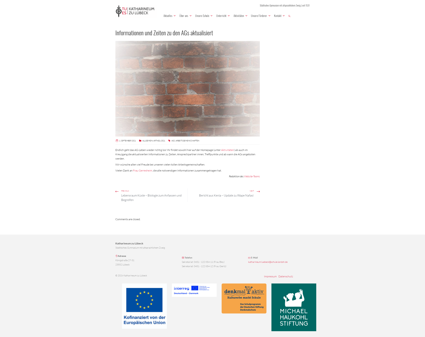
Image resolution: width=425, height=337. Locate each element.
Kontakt (277, 16)
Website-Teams (252, 176)
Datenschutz (285, 276)
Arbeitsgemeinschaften (187, 141)
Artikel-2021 (159, 141)
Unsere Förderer (259, 16)
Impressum (270, 276)
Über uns (183, 16)
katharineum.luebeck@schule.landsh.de (268, 261)
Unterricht (221, 16)
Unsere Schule (202, 16)
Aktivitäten (239, 16)
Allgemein (147, 141)
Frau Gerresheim (142, 170)
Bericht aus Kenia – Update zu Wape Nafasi (226, 195)
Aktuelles (168, 16)
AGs (173, 141)
